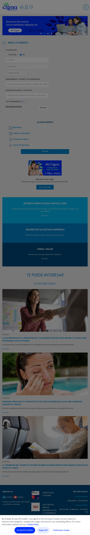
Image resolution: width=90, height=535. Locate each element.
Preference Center (61, 530)
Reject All (43, 530)
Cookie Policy (33, 524)
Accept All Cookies (25, 530)
